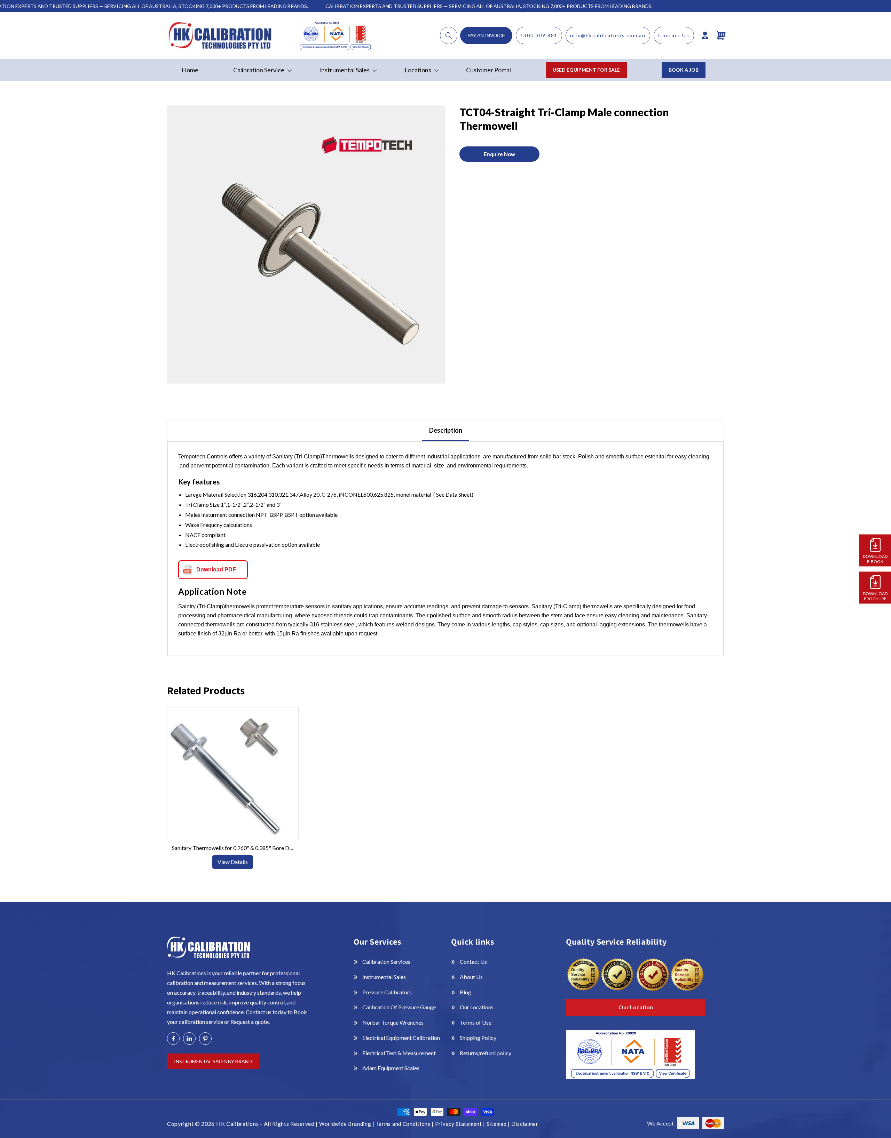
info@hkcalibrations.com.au (608, 35)
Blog (465, 992)
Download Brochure (875, 596)
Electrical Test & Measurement (399, 1053)
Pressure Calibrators (387, 992)
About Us (471, 976)
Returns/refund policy (485, 1053)
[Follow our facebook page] (173, 1038)
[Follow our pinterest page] (205, 1038)
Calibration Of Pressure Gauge (399, 1007)
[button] (448, 35)
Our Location (635, 1007)
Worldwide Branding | (347, 1124)
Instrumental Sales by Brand (213, 1061)
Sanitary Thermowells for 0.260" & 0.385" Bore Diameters (233, 847)
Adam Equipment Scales (390, 1068)
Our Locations (477, 1007)
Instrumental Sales (384, 976)
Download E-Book (875, 559)
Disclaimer (524, 1124)
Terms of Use (475, 1022)
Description (445, 430)
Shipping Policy (478, 1037)
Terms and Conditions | (405, 1124)
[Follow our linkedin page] (189, 1038)
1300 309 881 (539, 35)
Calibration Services (386, 961)
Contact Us (673, 35)
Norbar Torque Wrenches (393, 1022)
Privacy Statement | (461, 1124)
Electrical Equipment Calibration (401, 1037)
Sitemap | (499, 1124)
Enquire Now (499, 154)
